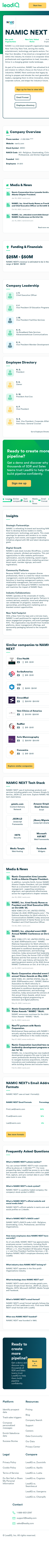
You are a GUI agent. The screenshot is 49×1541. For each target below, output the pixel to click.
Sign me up (19, 483)
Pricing (29, 1410)
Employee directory (25, 105)
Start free (37, 5)
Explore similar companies (20, 766)
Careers (29, 1431)
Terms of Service (11, 1473)
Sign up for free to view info (29, 89)
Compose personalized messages (9, 1425)
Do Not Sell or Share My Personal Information (13, 1481)
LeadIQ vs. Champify (36, 1497)
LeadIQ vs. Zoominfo (36, 1462)
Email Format (22, 97)
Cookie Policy (9, 1468)
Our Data (30, 1441)
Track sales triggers (12, 1417)
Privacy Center (33, 1447)
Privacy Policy (9, 1462)
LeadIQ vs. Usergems (36, 1491)
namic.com (40, 1207)
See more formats (16, 1134)
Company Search (34, 1420)
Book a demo (34, 1363)
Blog (28, 1415)
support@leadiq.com (27, 1518)
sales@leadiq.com (25, 1523)
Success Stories (10, 1441)
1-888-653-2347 (24, 1513)
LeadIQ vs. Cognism (35, 1478)
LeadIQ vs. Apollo (34, 1468)
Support (29, 1425)
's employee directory (28, 1253)
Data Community (34, 1436)
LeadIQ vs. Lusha (34, 1473)
